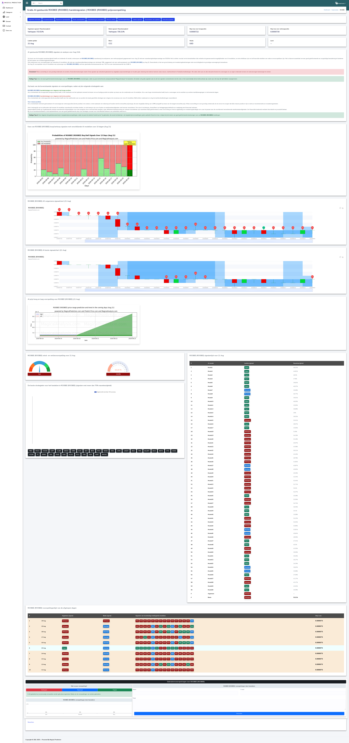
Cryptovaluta (335, 10)
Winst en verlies (111, 19)
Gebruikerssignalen (168, 19)
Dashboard (327, 10)
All (33, 3)
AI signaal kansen (48, 19)
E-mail (242, 689)
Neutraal (80, 690)
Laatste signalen (137, 19)
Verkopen (44, 690)
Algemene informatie (35, 19)
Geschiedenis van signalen (152, 19)
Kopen (115, 690)
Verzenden (239, 713)
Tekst (134, 698)
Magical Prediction (12, 3)
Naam (134, 689)
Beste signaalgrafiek (79, 19)
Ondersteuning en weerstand (96, 19)
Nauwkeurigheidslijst (124, 19)
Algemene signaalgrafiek (63, 19)
